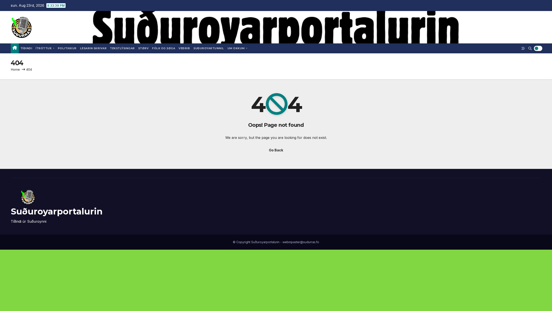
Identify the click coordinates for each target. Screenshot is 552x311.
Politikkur (67, 48)
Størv (143, 48)
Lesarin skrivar (93, 48)
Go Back (276, 150)
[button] (530, 48)
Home (15, 69)
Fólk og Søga (163, 48)
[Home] (15, 48)
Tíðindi (26, 48)
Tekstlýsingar (122, 48)
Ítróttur (44, 48)
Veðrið (184, 48)
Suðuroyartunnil (208, 48)
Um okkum (236, 48)
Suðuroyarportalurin (57, 211)
